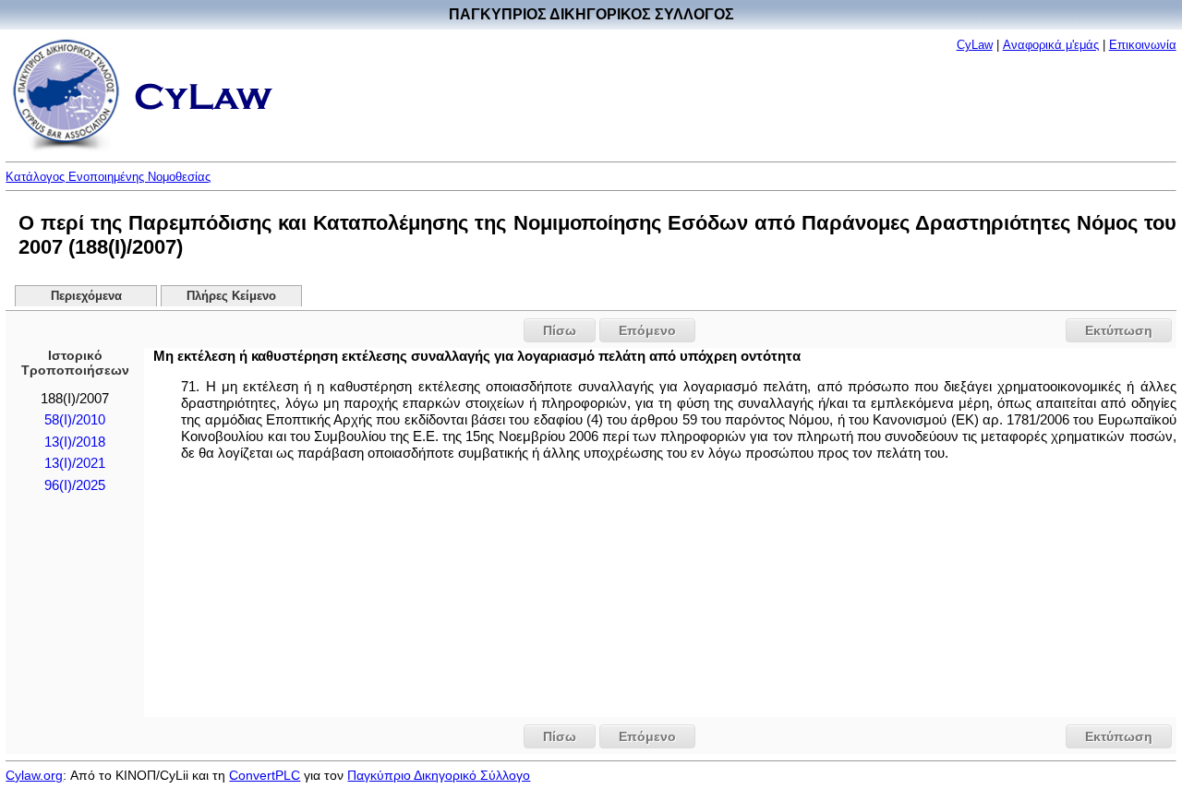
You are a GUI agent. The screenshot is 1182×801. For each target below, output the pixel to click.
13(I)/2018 (74, 442)
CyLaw (975, 45)
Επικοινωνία (1142, 45)
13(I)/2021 (74, 463)
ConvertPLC (264, 775)
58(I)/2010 (74, 419)
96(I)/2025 (74, 485)
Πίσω (559, 330)
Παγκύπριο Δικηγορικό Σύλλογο (438, 775)
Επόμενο (647, 330)
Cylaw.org (34, 775)
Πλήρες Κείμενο (231, 296)
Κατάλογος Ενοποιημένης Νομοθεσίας (108, 177)
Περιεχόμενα (86, 296)
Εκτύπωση (1118, 330)
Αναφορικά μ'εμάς (1051, 45)
